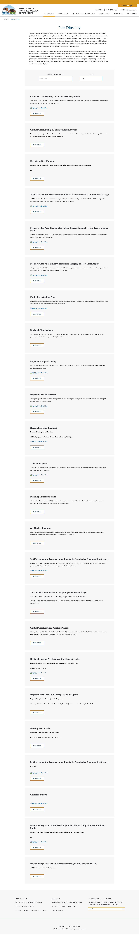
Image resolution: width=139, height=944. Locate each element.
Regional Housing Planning (43, 428)
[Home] (20, 14)
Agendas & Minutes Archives (28, 902)
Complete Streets (38, 794)
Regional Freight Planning (43, 361)
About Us (118, 14)
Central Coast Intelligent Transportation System (53, 130)
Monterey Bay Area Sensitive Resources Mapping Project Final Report (64, 264)
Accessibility (74, 926)
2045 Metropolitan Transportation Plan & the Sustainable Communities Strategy (69, 559)
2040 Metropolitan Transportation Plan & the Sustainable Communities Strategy (69, 194)
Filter (91, 74)
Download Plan (42, 108)
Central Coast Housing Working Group (49, 628)
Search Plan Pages (55, 74)
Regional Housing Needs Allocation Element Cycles (55, 659)
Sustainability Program (100, 899)
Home (6, 19)
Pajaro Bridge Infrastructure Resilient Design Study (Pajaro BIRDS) (63, 863)
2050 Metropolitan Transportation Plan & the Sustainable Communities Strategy (69, 762)
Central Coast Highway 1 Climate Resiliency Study (55, 96)
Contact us (111, 10)
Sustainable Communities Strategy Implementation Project (59, 592)
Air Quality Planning (40, 528)
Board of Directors (24, 906)
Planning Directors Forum (43, 496)
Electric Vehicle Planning (42, 161)
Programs (63, 14)
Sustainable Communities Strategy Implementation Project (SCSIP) (105, 903)
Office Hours (21, 899)
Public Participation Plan (42, 297)
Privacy (62, 926)
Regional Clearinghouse (41, 330)
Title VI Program (38, 463)
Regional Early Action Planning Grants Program (54, 694)
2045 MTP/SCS (57, 910)
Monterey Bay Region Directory (67, 902)
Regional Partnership (84, 14)
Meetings (99, 10)
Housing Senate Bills (40, 728)
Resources (104, 14)
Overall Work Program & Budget (31, 910)
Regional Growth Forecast (43, 394)
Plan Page (37, 113)
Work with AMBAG (128, 10)
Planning (49, 14)
